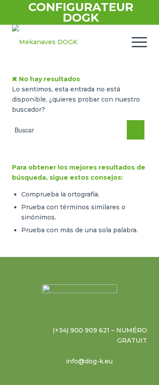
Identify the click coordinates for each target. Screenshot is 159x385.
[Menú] (135, 42)
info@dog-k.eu (89, 361)
